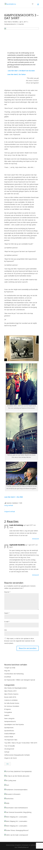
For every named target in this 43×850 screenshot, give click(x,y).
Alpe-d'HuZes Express (11, 694)
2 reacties (21, 24)
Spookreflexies (9, 731)
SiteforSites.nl (23, 847)
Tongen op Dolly (9, 668)
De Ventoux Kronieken (11, 706)
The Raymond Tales (10, 740)
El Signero (7, 709)
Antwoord (35, 539)
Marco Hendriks (13, 22)
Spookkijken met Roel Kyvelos (14, 724)
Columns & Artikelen (11, 700)
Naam (7, 613)
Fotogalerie (8, 712)
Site (5, 630)
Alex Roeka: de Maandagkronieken (15, 688)
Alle (7, 764)
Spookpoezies (9, 727)
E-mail (7, 621)
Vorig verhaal (8, 505)
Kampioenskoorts (10, 24)
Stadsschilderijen (9, 734)
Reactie (7, 592)
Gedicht (6, 715)
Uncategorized (9, 749)
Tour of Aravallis (9, 746)
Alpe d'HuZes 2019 (10, 691)
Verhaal (6, 752)
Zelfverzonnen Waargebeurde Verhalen (17, 755)
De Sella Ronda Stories (11, 703)
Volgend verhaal (9, 511)
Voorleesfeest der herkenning (14, 674)
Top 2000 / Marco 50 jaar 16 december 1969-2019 (20, 743)
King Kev (7, 671)
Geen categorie (9, 718)
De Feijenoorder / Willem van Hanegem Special (19, 680)
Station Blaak (8, 737)
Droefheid (7, 677)
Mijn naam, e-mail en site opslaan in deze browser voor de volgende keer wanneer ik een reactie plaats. (19, 641)
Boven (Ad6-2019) (10, 697)
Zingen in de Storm (10, 758)
